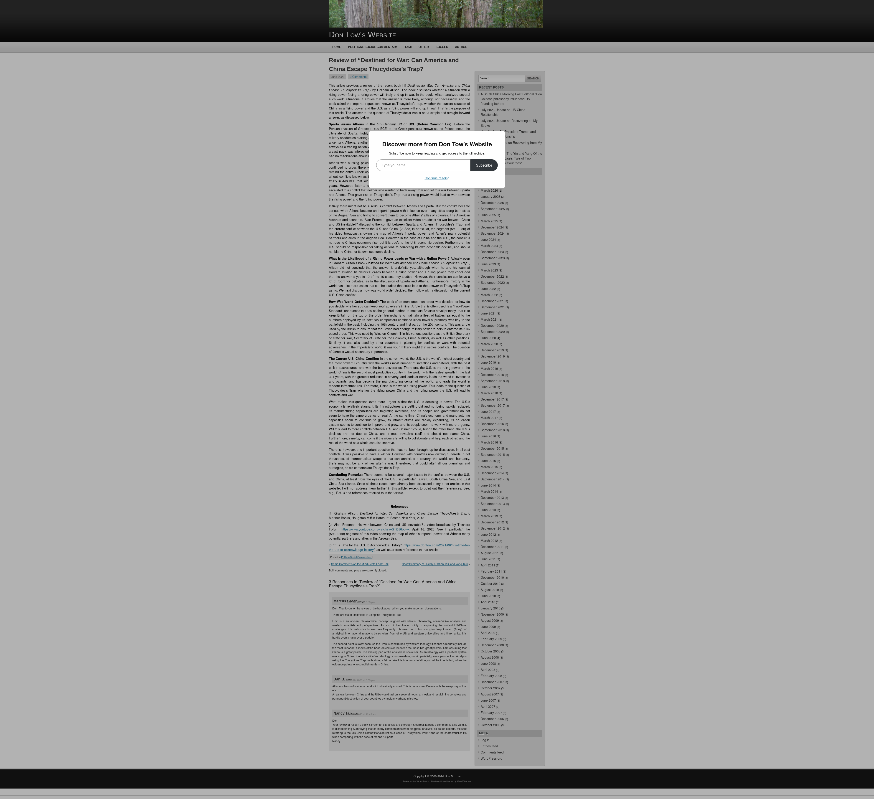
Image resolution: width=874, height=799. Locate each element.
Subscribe (484, 165)
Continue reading (437, 178)
